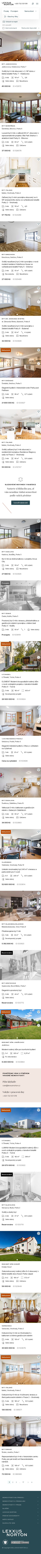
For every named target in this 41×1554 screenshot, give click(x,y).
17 (23, 1482)
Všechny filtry (12, 16)
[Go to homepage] (15, 1533)
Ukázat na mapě (11, 22)
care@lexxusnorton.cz (11, 1085)
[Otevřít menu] (37, 3)
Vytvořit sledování (20, 503)
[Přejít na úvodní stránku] (7, 3)
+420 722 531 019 (21, 4)
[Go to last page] (32, 1482)
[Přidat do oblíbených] (38, 33)
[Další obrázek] (38, 47)
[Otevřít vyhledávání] (33, 3)
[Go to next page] (28, 1482)
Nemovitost (29, 11)
